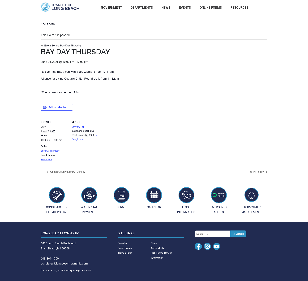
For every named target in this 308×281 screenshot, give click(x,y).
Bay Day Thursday (50, 150)
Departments (142, 7)
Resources (239, 7)
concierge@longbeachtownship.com (64, 263)
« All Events (48, 23)
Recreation (46, 159)
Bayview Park (78, 126)
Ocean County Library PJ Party (67, 172)
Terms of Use (125, 253)
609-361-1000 (50, 258)
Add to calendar (57, 107)
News (166, 7)
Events (185, 7)
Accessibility (157, 248)
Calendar (122, 243)
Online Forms (211, 7)
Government (111, 7)
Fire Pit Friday (256, 172)
